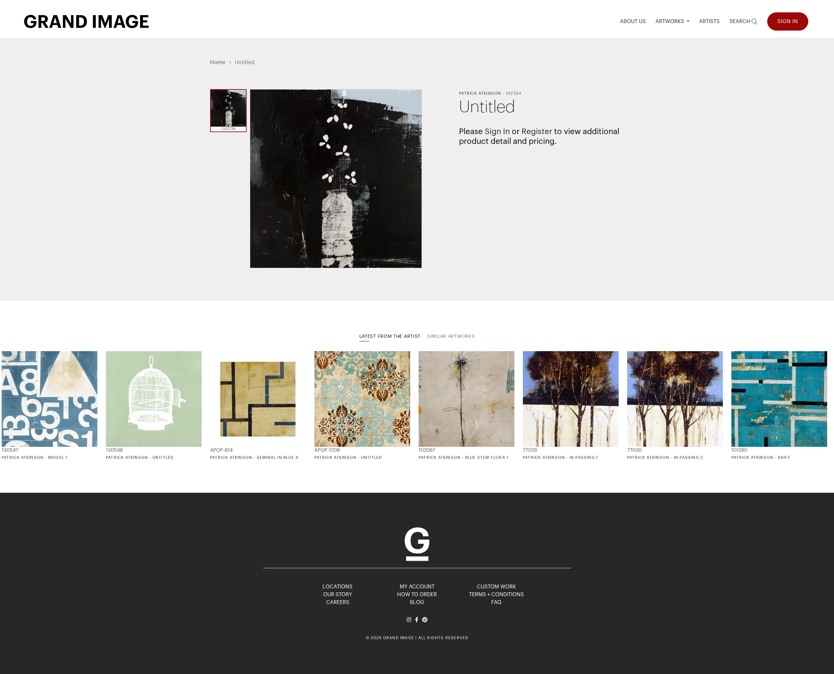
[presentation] (215, 405)
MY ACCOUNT (417, 586)
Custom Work (496, 586)
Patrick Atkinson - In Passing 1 (560, 458)
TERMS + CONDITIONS (496, 594)
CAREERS (337, 602)
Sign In (787, 21)
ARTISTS (709, 21)
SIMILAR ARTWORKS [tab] (451, 336)
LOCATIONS (337, 586)
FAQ (496, 602)
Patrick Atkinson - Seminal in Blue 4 (254, 458)
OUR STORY (337, 594)
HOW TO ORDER (417, 594)
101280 (739, 450)
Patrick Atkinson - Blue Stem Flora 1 (464, 458)
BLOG (417, 602)
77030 (634, 450)
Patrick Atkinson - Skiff (760, 458)
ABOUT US (633, 21)
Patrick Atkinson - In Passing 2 (665, 458)
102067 (427, 450)
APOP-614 (221, 450)
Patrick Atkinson (480, 93)
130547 (10, 450)
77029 (530, 450)
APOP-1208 (327, 450)
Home (217, 62)
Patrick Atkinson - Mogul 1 (34, 458)
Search (740, 21)
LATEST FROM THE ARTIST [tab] (390, 336)
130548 (114, 450)
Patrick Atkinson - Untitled (139, 458)
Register (537, 131)
